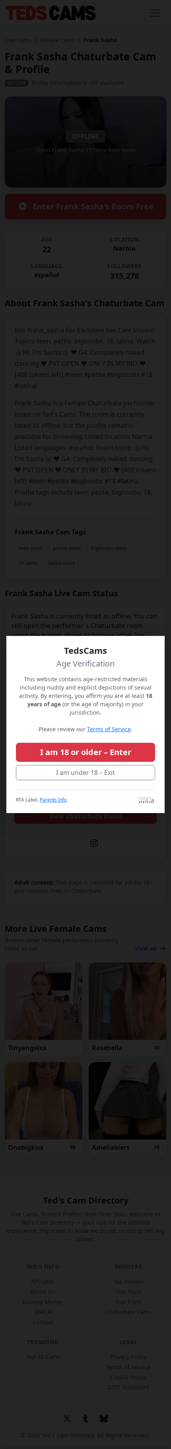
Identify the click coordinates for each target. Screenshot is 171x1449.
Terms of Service (109, 729)
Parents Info (53, 799)
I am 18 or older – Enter (85, 752)
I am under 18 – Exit (85, 772)
